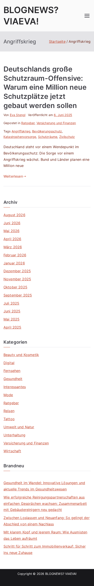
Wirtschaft (12, 451)
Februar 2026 (14, 255)
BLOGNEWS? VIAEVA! (61, 574)
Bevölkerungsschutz (47, 131)
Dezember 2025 (17, 271)
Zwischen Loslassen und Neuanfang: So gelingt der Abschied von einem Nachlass (46, 521)
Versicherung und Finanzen (56, 123)
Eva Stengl (18, 115)
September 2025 (17, 295)
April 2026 (12, 239)
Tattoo (9, 419)
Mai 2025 (11, 319)
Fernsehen (11, 370)
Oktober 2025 (15, 287)
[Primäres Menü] (87, 16)
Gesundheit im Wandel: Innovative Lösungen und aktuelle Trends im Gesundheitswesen (44, 486)
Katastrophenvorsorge (19, 137)
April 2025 (12, 327)
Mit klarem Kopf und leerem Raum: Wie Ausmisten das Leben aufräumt (45, 535)
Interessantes (14, 387)
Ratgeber (28, 123)
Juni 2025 (11, 311)
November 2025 (17, 279)
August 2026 (14, 215)
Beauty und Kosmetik (21, 355)
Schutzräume (47, 137)
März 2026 (12, 247)
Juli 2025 (11, 303)
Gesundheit (13, 379)
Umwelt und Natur (18, 427)
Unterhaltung (14, 435)
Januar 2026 (14, 263)
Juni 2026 (11, 223)
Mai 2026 (11, 231)
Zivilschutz (67, 137)
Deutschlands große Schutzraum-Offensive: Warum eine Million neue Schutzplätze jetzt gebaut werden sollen (45, 87)
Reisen (8, 411)
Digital (8, 363)
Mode (8, 395)
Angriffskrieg (21, 131)
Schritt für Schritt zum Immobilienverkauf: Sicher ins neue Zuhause (44, 549)
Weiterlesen (13, 176)
